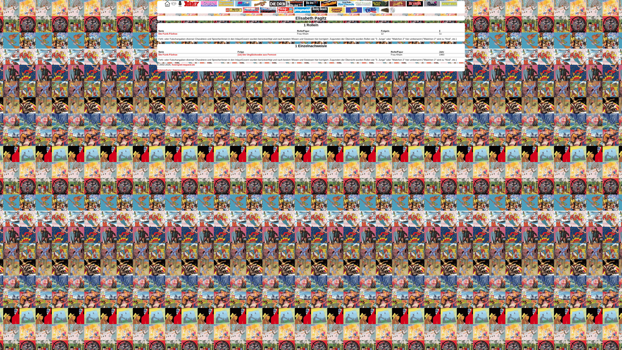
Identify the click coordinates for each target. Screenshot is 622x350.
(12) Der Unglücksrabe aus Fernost (257, 54)
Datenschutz (164, 70)
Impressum (179, 70)
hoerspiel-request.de (183, 64)
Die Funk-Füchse (167, 33)
